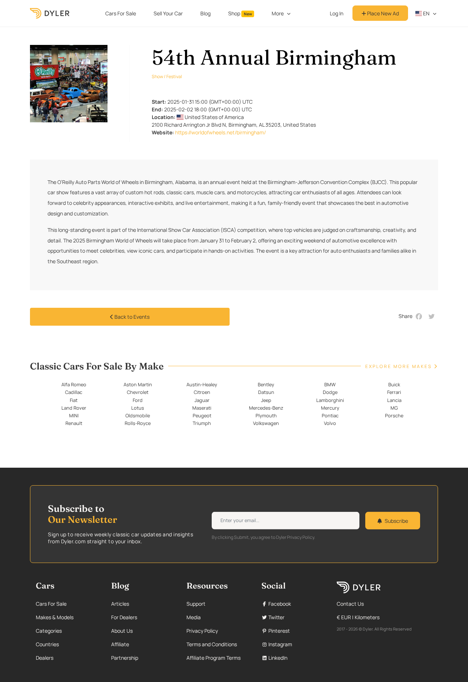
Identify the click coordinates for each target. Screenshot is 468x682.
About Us (122, 630)
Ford (138, 400)
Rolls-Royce (138, 423)
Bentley (266, 384)
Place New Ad (382, 13)
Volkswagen (266, 423)
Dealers (44, 657)
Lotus (137, 408)
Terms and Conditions (211, 644)
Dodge (330, 392)
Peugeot (202, 415)
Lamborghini (330, 400)
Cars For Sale (120, 13)
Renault (73, 423)
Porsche (394, 415)
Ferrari (394, 392)
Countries (47, 644)
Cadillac (73, 392)
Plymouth (266, 415)
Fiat (74, 400)
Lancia (394, 400)
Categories (49, 630)
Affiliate (120, 644)
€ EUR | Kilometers (358, 617)
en (426, 13)
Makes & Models (54, 617)
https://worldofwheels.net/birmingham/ (220, 132)
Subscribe (396, 520)
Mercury (330, 408)
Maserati (201, 408)
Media (193, 617)
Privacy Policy (202, 630)
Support (195, 603)
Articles (120, 603)
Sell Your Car (168, 13)
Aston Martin (138, 384)
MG (394, 408)
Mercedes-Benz (266, 408)
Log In (336, 13)
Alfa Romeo (73, 384)
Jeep (266, 400)
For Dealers (124, 617)
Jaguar (202, 400)
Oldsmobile (137, 415)
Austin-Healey (201, 384)
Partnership (124, 657)
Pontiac (330, 415)
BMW (330, 384)
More (278, 13)
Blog (205, 13)
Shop (240, 13)
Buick (394, 384)
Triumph (202, 423)
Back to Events (131, 316)
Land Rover (73, 408)
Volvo (330, 423)
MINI (74, 415)
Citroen (202, 392)
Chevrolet (137, 392)
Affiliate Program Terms (213, 657)
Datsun (266, 392)
